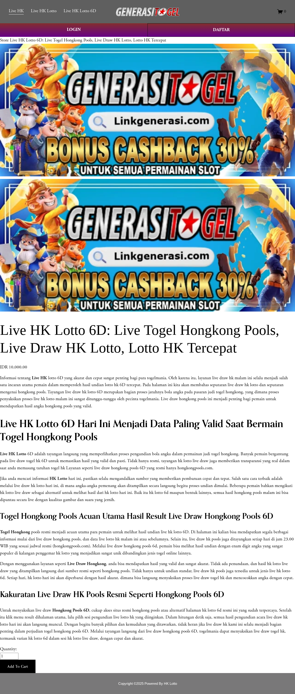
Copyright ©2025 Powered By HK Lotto (147, 683)
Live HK (16, 11)
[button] (17, 666)
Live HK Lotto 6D (80, 11)
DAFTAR (221, 29)
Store (4, 40)
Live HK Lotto (43, 11)
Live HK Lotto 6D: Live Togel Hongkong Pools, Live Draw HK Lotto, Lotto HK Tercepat (88, 40)
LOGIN (74, 29)
